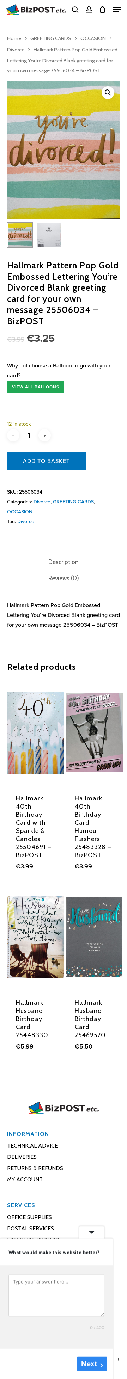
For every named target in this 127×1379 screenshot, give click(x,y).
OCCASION (93, 38)
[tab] (63, 562)
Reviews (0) (63, 578)
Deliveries (22, 1157)
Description (63, 561)
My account (25, 1179)
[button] (108, 92)
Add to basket (46, 461)
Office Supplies (29, 1217)
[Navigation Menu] (117, 9)
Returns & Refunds (35, 1168)
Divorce (15, 50)
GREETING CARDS (50, 38)
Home (14, 38)
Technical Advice (32, 1145)
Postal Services (30, 1228)
